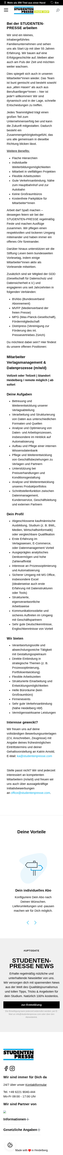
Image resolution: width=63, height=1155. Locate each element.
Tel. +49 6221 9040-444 (19, 1092)
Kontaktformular (36, 1084)
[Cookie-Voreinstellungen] (10, 1145)
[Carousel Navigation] (31, 922)
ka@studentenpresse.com (34, 756)
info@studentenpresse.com (28, 1014)
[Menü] (6, 10)
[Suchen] (58, 10)
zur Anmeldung (31, 1004)
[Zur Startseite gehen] (31, 10)
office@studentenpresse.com (30, 793)
